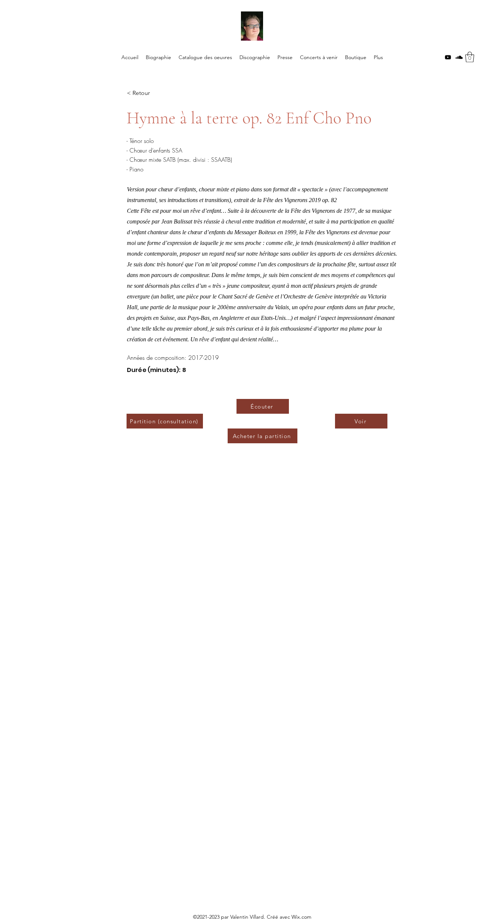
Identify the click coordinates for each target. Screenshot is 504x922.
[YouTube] (448, 57)
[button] (469, 57)
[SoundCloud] (459, 57)
